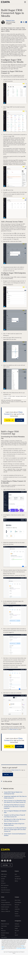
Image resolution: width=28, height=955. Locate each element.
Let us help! (19, 420)
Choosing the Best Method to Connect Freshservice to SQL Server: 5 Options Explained (14, 806)
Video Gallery (4, 937)
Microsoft (17, 930)
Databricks (17, 926)
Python (2, 881)
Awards (16, 907)
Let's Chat (5, 865)
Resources (3, 930)
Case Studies (4, 926)
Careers (16, 913)
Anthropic (17, 923)
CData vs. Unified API (5, 911)
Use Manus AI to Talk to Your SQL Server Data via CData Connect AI (15, 820)
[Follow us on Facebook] (21, 22)
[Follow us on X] (23, 22)
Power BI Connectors (5, 890)
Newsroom (17, 904)
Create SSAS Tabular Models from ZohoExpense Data (13, 793)
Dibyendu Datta (10, 20)
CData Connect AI (13, 729)
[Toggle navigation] (25, 2)
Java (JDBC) (3, 876)
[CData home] (6, 2)
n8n (15, 932)
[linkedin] (2, 861)
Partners (16, 911)
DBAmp (16, 881)
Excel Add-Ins (4, 887)
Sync (16, 874)
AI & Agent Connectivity (6, 904)
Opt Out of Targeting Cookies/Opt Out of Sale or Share (14, 952)
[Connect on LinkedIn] (26, 22)
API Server (3, 883)
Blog (2, 928)
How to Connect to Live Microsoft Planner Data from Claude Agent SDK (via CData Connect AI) (15, 829)
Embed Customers (5, 907)
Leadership (17, 909)
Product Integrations (5, 902)
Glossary (3, 935)
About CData (17, 900)
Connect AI (17, 876)
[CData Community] (10, 861)
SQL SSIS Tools (18, 878)
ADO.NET (3, 878)
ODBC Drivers (4, 874)
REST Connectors (4, 885)
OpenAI (16, 935)
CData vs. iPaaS (4, 909)
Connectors (3, 900)
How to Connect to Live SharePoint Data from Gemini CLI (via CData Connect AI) (15, 801)
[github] (7, 861)
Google (16, 928)
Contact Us (17, 915)
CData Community (5, 923)
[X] (5, 861)
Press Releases (18, 902)
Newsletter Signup (5, 932)
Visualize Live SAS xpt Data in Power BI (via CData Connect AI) (14, 815)
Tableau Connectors (5, 892)
